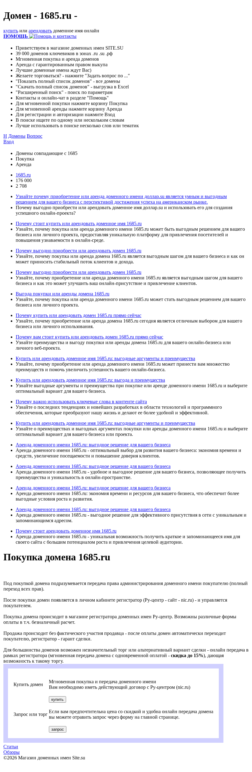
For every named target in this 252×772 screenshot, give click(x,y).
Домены (17, 136)
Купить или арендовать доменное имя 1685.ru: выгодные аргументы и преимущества (105, 358)
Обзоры (11, 752)
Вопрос (34, 136)
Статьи (10, 746)
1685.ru (23, 174)
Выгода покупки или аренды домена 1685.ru (62, 293)
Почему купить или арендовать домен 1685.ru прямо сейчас (78, 315)
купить (10, 30)
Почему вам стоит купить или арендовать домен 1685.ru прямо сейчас (89, 336)
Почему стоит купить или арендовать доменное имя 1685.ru (79, 223)
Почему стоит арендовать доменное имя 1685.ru (66, 531)
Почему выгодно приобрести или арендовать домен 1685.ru (78, 250)
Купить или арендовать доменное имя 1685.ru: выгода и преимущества (90, 380)
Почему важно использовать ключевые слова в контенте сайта (81, 401)
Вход (8, 141)
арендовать (40, 30)
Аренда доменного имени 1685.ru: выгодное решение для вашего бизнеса (93, 444)
